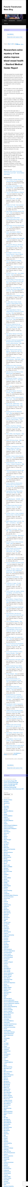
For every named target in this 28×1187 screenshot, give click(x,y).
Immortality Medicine (9, 1020)
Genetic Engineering (8, 973)
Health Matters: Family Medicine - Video (15, 295)
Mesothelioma (7, 1082)
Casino (5, 876)
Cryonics (6, 903)
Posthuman (6, 1170)
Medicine (6, 1078)
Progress (6, 1175)
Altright (5, 814)
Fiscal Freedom (7, 954)
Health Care (6, 985)
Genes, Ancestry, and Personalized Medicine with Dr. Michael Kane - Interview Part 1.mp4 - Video (14, 549)
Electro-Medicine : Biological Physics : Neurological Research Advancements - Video (14, 600)
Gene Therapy (7, 970)
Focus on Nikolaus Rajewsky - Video (14, 621)
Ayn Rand (6, 844)
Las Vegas (6, 1043)
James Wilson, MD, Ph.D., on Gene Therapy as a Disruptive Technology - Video (14, 718)
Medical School (7, 1076)
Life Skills (6, 1055)
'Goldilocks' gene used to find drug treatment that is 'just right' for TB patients (13, 726)
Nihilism (6, 1132)
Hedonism (6, 990)
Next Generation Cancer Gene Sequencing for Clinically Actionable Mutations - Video (14, 688)
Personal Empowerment (9, 1152)
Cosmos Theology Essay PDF (11, 784)
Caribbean (6, 874)
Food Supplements (8, 955)
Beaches (6, 850)
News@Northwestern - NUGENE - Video (15, 499)
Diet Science (7, 917)
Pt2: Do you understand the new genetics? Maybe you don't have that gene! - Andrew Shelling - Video (14, 325)
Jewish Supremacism (9, 1033)
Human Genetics (7, 1008)
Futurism (6, 963)
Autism (5, 841)
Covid (5, 900)
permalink (15, 754)
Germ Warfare (7, 978)
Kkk (5, 1041)
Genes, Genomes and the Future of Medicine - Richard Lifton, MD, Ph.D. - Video (14, 351)
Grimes (5, 984)
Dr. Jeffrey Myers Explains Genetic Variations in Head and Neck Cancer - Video (14, 303)
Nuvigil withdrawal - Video (11, 673)
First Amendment (8, 952)
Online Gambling (8, 1143)
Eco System (6, 924)
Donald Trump (7, 922)
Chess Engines (7, 885)
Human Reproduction (9, 1013)
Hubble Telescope (8, 1005)
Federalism (6, 946)
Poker (5, 1160)
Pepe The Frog (7, 1151)
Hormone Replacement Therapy (11, 1001)
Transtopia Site (12, 20)
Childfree (6, 887)
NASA (5, 1109)
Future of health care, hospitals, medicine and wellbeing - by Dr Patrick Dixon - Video (15, 592)
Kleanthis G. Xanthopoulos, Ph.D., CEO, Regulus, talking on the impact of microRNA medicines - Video (15, 448)
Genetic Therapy (7, 976)
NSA (5, 1135)
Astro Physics (7, 831)
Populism (6, 1164)
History (5, 995)
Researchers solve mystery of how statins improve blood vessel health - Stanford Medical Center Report (14, 172)
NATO (5, 1114)
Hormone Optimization (9, 1000)
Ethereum (6, 930)
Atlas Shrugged (7, 839)
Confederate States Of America (11, 895)
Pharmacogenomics (8, 1156)
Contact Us (19, 20)
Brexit (5, 873)
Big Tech (6, 854)
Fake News (6, 944)
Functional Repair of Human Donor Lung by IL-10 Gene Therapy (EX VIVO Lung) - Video (15, 281)
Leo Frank (6, 1044)
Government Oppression (9, 982)
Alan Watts (6, 806)
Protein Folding (7, 1178)
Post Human (6, 1167)
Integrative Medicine (8, 1025)
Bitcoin (5, 863)
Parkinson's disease (8, 1148)
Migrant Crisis (7, 1089)
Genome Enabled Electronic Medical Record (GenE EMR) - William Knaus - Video (14, 667)
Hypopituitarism (7, 1016)
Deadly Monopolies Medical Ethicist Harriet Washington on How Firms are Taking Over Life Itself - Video (14, 629)
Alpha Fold (6, 807)
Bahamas (6, 846)
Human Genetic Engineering (10, 1006)
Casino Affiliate (7, 877)
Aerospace (6, 801)
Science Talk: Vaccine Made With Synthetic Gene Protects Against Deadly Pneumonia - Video (15, 289)
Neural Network (7, 1121)
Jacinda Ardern (7, 1030)
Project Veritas (7, 1176)
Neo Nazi (6, 1117)
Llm (5, 1059)
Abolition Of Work (8, 800)
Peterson (6, 1154)
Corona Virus (7, 898)
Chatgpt (5, 882)
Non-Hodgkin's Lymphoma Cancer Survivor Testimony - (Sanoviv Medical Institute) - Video (14, 254)
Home (5, 20)
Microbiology (7, 1084)
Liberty (5, 1052)
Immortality (6, 1019)
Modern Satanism (8, 1095)
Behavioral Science (8, 852)
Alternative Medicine (8, 811)
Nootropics (6, 1133)
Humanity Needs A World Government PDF (14, 789)
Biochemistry (7, 855)
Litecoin (6, 1057)
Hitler (5, 997)
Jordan (5, 1040)
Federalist (6, 947)
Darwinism (6, 909)
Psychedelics (7, 1183)
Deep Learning (7, 912)
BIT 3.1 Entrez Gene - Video (12, 198)
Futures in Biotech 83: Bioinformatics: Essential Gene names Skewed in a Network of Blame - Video (14, 484)
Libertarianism (7, 1051)
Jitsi (5, 1036)
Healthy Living (7, 989)
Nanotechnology (7, 1108)
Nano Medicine (7, 1103)
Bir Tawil (6, 862)
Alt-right (6, 809)
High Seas (6, 993)
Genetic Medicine (8, 974)
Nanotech (6, 1106)
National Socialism (8, 1111)
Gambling (6, 966)
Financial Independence (9, 951)
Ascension (6, 830)
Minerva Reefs (7, 1094)
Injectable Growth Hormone (10, 1024)
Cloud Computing (8, 890)
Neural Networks (7, 1122)
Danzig (16, 44)
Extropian (6, 939)
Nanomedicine (7, 1105)
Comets (5, 892)
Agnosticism (7, 803)
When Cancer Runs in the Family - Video (15, 659)
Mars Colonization (8, 1071)
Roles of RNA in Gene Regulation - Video (15, 433)
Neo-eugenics (7, 1119)
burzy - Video (9, 386)
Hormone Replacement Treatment (11, 1003)
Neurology (6, 1125)
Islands (5, 1028)
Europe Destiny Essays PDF (10, 781)
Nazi (5, 1116)
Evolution (6, 938)
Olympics (6, 1141)
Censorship (6, 881)
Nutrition (6, 1136)
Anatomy (6, 817)
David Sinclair (7, 911)
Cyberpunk (6, 906)
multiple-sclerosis (8, 1100)
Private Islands (7, 1173)
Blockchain (6, 869)
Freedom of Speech (8, 962)
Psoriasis (6, 1181)
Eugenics (6, 933)
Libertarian (6, 1049)
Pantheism (6, 1146)
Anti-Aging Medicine (8, 820)
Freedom (6, 960)
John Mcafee (7, 1038)
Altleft (5, 812)
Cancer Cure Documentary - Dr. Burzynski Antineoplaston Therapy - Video (14, 680)
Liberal (5, 1046)
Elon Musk (6, 927)
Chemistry (6, 884)
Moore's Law (7, 1098)
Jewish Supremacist (8, 1035)
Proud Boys (6, 1179)
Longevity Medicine (8, 1062)
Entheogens (6, 928)
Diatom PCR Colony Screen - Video (14, 440)
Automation (6, 842)
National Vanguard (8, 1113)
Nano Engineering (8, 1102)
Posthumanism (7, 1171)
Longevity (6, 1060)
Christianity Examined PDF (10, 787)
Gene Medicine (17, 753)
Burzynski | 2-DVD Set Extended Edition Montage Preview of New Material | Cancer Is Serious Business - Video (15, 341)
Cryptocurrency (7, 904)
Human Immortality (8, 1009)
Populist (6, 1165)
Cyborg (5, 908)
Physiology (6, 1157)
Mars (5, 1070)
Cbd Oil (5, 879)
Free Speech (7, 958)
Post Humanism (7, 1168)
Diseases (6, 919)
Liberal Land (7, 1047)
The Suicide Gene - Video (11, 557)
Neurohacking (7, 1124)
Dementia (6, 916)
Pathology (6, 1149)
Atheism (6, 836)
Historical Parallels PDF (9, 785)
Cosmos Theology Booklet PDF (11, 782)
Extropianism (7, 941)
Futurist (5, 965)
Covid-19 (6, 901)
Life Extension (7, 1054)
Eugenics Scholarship (9, 935)
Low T (5, 1063)
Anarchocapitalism (8, 815)
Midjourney (6, 1087)
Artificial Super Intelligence (10, 828)
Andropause (6, 819)
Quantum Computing (9, 1186)
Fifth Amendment (8, 949)
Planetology (6, 1159)
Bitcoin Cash (7, 865)
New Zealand (7, 1130)
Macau (5, 1065)
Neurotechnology (8, 1127)
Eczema (5, 925)
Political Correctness (8, 1162)
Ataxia (5, 834)
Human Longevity (8, 1011)
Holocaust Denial (8, 998)
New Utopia (6, 1129)
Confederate (6, 893)
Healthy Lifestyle (7, 987)
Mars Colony (7, 1073)
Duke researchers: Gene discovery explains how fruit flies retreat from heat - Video (15, 615)
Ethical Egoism (7, 931)
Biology (5, 858)
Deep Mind (6, 914)
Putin (5, 1184)
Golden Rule (7, 981)
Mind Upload (7, 1090)
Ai (4, 804)
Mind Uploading (7, 1092)
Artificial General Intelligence (10, 825)
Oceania (6, 1138)
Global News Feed (8, 979)
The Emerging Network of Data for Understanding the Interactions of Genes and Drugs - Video (15, 311)
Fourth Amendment (8, 957)
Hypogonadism (7, 1014)
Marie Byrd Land (7, 1068)
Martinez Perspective (8, 1075)
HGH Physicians (7, 992)
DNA (5, 920)
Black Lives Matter (8, 866)
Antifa (5, 822)
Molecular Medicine (8, 1097)
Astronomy (6, 833)
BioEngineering (7, 857)
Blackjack (6, 868)
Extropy (5, 943)
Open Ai (6, 1144)
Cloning (5, 889)
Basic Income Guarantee (9, 849)
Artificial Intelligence (8, 827)
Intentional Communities (9, 1027)
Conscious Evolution (9, 896)
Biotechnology (7, 860)
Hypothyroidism (7, 1017)
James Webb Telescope (9, 1032)
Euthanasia (6, 936)
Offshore (6, 1140)
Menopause (6, 1081)
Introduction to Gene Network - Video (14, 577)
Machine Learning (8, 1067)
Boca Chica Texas (8, 871)
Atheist (5, 838)
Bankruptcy (6, 847)
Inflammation (7, 1022)
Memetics (6, 1079)
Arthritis (6, 823)
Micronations (7, 1086)
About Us (6, 23)
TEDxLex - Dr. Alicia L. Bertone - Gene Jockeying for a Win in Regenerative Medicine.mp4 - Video (14, 570)
